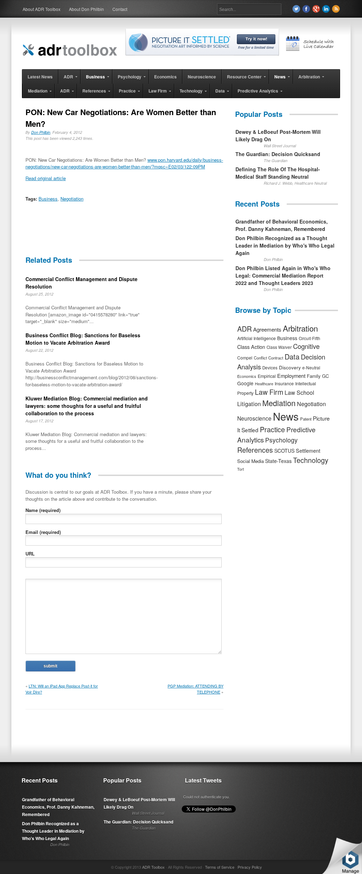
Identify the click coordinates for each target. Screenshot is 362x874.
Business (48, 198)
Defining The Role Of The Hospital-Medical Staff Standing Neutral (277, 173)
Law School (299, 392)
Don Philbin (40, 132)
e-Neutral (311, 367)
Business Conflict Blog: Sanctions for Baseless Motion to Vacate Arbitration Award (82, 339)
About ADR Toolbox (41, 9)
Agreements (267, 329)
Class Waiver (279, 347)
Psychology (281, 439)
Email (43, 532)
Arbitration (300, 328)
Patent (305, 419)
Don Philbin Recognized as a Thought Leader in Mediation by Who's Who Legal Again (284, 245)
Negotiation (71, 198)
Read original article (45, 178)
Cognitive (306, 346)
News (286, 416)
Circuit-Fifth (309, 338)
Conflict (260, 358)
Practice (272, 429)
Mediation (279, 402)
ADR (244, 328)
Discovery (290, 367)
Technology (310, 460)
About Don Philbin (86, 9)
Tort (240, 469)
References (255, 450)
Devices (270, 367)
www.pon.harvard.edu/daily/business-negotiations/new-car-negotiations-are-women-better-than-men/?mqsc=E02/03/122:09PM (124, 163)
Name (42, 510)
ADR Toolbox (153, 867)
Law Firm (269, 392)
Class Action (251, 346)
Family (314, 376)
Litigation (249, 403)
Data (292, 356)
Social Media (250, 461)
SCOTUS (284, 450)
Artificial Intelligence (256, 338)
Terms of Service (219, 867)
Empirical (267, 376)
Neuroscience (254, 418)
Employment (291, 375)
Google (245, 383)
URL (30, 553)
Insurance (284, 383)
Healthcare (264, 383)
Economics (246, 376)
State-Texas (278, 460)
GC (325, 376)
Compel (244, 358)
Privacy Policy (250, 867)
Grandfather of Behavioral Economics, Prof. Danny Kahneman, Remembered (281, 225)
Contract (275, 358)
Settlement (308, 450)
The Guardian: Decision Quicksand (277, 153)
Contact (119, 9)
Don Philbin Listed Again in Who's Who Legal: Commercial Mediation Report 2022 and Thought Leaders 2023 (283, 275)
